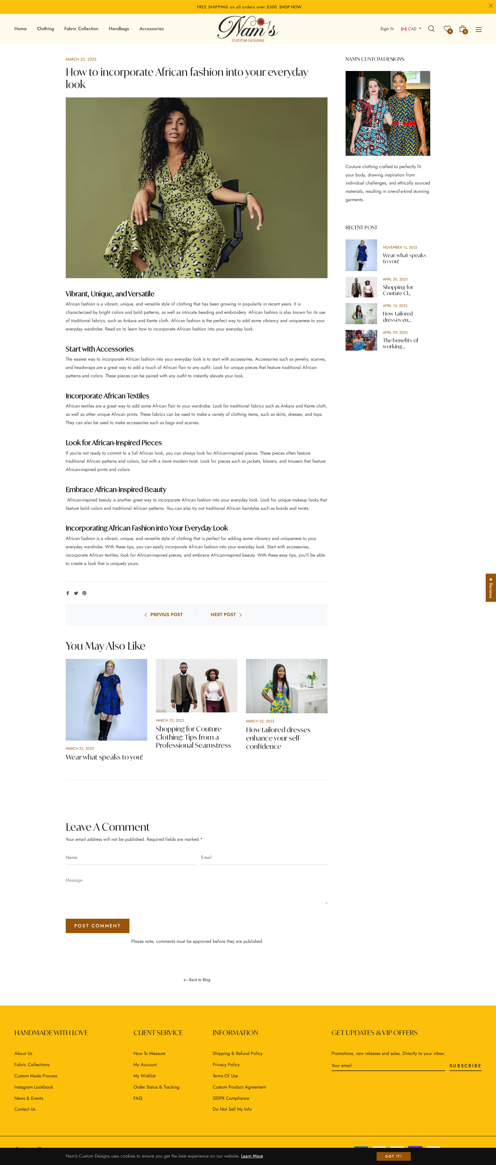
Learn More (252, 1156)
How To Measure (149, 1053)
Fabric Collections (31, 1064)
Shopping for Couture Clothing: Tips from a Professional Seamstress (193, 737)
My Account (145, 1064)
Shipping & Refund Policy (238, 1053)
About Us (23, 1053)
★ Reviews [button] (491, 587)
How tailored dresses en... (398, 317)
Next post (223, 614)
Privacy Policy (226, 1064)
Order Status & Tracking (156, 1087)
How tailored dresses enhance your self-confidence (278, 738)
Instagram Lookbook (33, 1087)
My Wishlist (144, 1075)
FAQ (137, 1098)
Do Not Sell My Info (232, 1109)
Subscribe (466, 1065)
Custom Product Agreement (239, 1087)
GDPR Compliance (231, 1098)
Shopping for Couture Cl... (398, 290)
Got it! (393, 1156)
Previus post (166, 614)
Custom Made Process (35, 1075)
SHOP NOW (290, 7)
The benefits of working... (400, 343)
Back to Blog (199, 980)
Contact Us (24, 1109)
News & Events (28, 1098)
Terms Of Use (225, 1075)
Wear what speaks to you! (104, 757)
